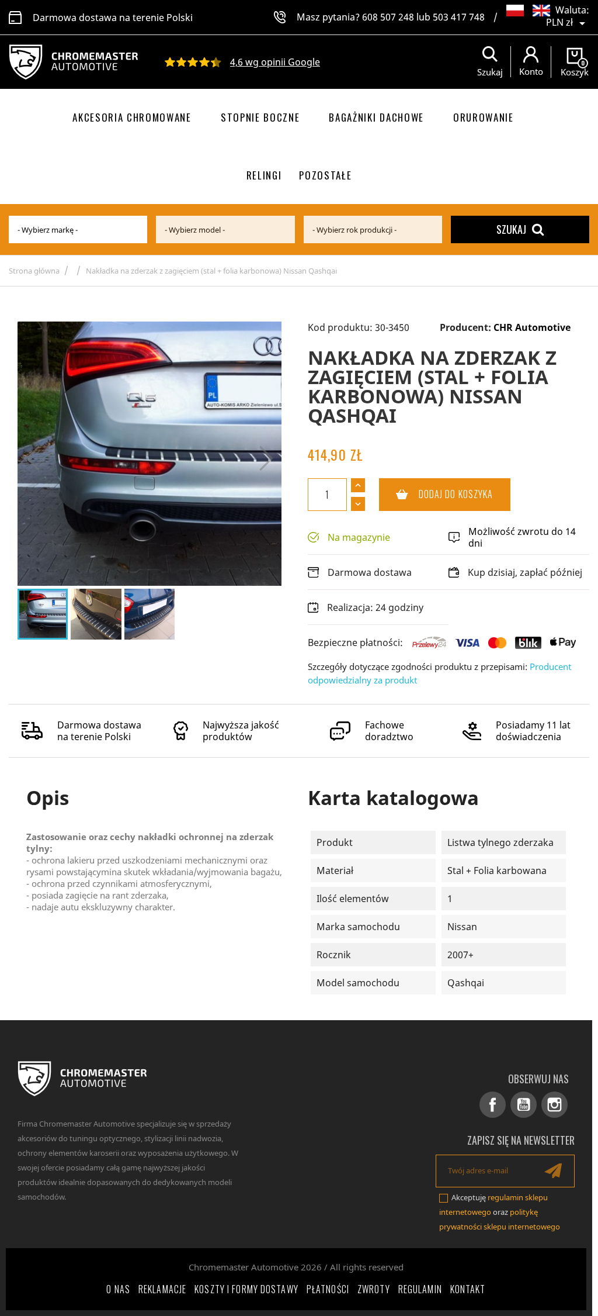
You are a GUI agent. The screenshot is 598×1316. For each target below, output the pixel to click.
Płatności (328, 1289)
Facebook (492, 1104)
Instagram (554, 1104)
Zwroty (373, 1289)
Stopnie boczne (260, 117)
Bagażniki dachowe (376, 117)
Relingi (264, 175)
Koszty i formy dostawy (246, 1289)
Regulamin (420, 1289)
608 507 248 (388, 17)
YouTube (523, 1104)
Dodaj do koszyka (436, 494)
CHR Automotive (532, 327)
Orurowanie (483, 117)
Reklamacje (162, 1289)
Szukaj (511, 229)
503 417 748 (459, 17)
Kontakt (468, 1289)
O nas (118, 1289)
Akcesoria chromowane (132, 117)
